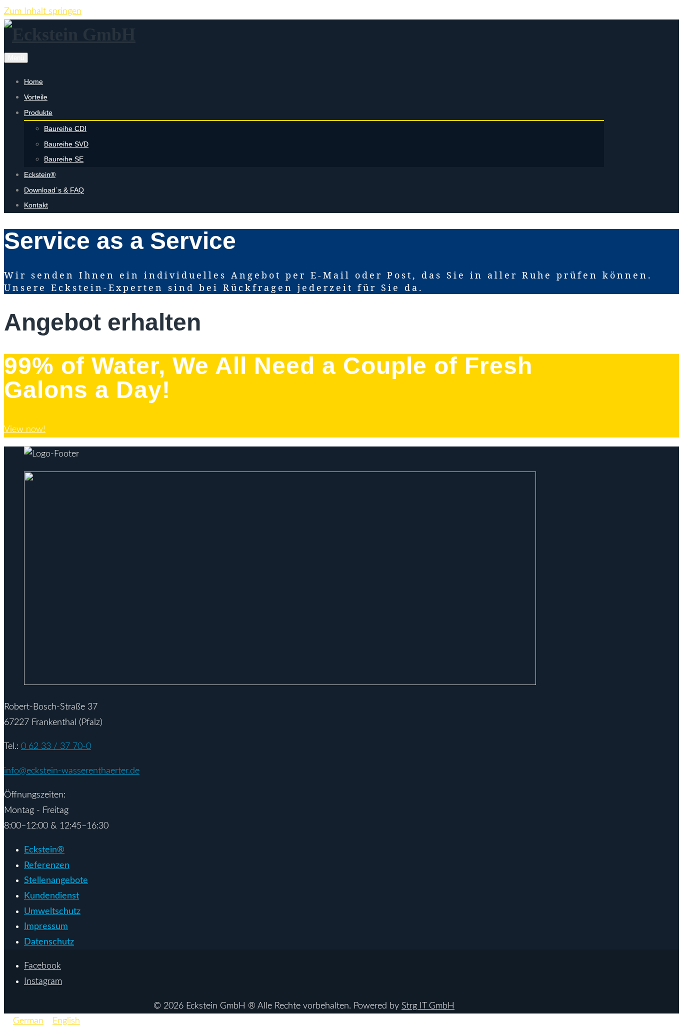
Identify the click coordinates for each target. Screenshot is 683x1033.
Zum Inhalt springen (43, 11)
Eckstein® (40, 174)
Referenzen (47, 865)
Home (33, 82)
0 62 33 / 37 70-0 (56, 746)
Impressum (46, 926)
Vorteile (36, 97)
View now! (25, 429)
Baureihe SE (64, 159)
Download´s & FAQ (54, 190)
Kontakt (36, 205)
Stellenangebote (56, 880)
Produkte (38, 112)
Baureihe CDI (65, 128)
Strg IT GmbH (428, 1006)
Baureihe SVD (66, 144)
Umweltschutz (52, 911)
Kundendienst (51, 896)
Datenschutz (49, 942)
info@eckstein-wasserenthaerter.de (72, 771)
